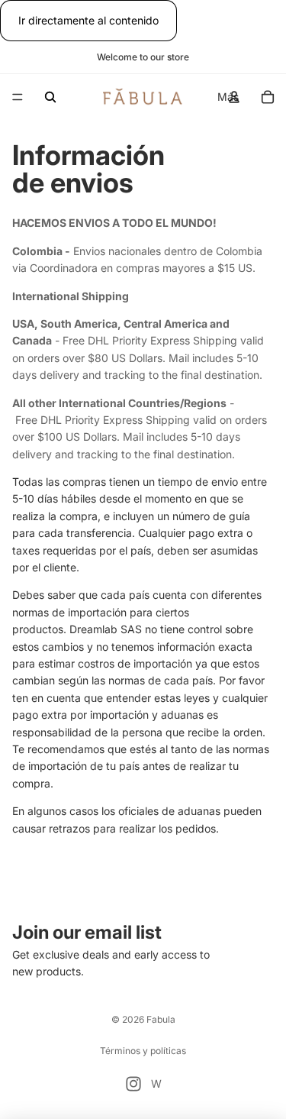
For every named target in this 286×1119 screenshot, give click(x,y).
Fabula (160, 1019)
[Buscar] (50, 97)
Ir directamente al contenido (88, 20)
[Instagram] (133, 1084)
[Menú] (17, 97)
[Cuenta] (234, 97)
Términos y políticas (143, 1050)
